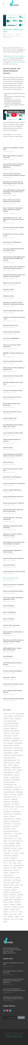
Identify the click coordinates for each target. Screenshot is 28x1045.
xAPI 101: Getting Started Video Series (13, 310)
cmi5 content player (18, 716)
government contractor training (11, 726)
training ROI (16, 745)
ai (19, 774)
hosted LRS (20, 794)
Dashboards (6, 885)
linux (13, 911)
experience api (7, 892)
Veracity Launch (7, 735)
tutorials (9, 37)
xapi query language (8, 887)
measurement (20, 860)
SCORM (5, 713)
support (18, 882)
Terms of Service (18, 1037)
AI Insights (6, 777)
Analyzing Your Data (8, 289)
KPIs (15, 784)
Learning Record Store (16, 767)
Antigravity (16, 765)
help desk (13, 882)
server (5, 916)
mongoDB (12, 909)
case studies (13, 867)
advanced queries (18, 899)
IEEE (12, 919)
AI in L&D (17, 772)
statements (6, 865)
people (5, 850)
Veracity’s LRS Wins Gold (9, 418)
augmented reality (8, 870)
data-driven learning (8, 745)
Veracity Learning (13, 64)
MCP (19, 760)
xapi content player (20, 713)
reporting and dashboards (9, 792)
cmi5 (10, 713)
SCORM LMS (18, 718)
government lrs (7, 828)
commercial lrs (15, 826)
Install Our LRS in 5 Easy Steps (11, 625)
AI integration (7, 767)
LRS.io (14, 770)
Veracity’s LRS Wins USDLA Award (12, 490)
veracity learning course (9, 818)
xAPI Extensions (17, 814)
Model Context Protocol (9, 762)
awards (19, 862)
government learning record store (11, 831)
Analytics (6, 914)
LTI (4, 809)
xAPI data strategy (18, 748)
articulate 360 (14, 799)
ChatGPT (10, 765)
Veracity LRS (17, 787)
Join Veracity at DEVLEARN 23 (11, 338)
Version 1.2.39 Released (9, 612)
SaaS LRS (6, 794)
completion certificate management (11, 730)
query (21, 885)
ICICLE (16, 919)
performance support (13, 836)
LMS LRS (13, 733)
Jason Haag (20, 34)
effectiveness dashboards (9, 782)
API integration (19, 792)
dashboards (11, 36)
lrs (8, 36)
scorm (11, 809)
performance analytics (8, 838)
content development (8, 875)
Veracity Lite (20, 907)
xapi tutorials (12, 897)
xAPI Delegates (16, 738)
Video (15, 914)
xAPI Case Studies (8, 447)
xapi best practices (16, 811)
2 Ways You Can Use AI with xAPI (12, 283)
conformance (6, 853)
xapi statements (7, 811)
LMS (12, 804)
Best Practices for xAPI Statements (12, 477)
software (17, 885)
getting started (7, 848)
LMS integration (15, 789)
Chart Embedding (7, 656)
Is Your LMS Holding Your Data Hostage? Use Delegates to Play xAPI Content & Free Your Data (14, 191)
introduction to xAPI (14, 821)
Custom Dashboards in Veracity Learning (14, 571)
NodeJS (17, 909)
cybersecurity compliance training (11, 723)
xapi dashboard (7, 779)
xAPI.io (17, 733)
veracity (5, 836)
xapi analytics (20, 770)
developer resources (8, 814)
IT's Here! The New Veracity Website (12, 671)
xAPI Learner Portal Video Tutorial (12, 411)
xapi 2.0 (9, 850)
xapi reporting (7, 889)
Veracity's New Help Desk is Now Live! (13, 496)
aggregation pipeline (8, 899)
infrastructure (7, 919)
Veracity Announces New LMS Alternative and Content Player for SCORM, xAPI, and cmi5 (14, 258)
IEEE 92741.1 (16, 850)
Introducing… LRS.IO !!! (9, 677)
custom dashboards (16, 779)
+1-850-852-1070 (11, 953)
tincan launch (12, 904)
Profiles (10, 914)
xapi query (6, 904)
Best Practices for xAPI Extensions (12, 242)
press (7, 809)
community (6, 858)
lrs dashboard (20, 894)
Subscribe (21, 1017)
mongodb (19, 897)
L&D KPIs (16, 752)
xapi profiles (16, 887)
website (21, 919)
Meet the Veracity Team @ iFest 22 (12, 397)
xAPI (13, 713)
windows (6, 911)
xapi (6, 36)
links (12, 853)
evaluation (20, 848)
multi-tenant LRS (7, 797)
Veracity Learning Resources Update (12, 361)
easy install (14, 907)
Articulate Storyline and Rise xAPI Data (13, 227)
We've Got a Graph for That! (10, 578)
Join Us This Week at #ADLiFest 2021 (13, 433)
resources (16, 853)
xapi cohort (6, 872)
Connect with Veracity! (9, 565)
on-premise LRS (18, 833)
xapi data (16, 774)
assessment (14, 848)
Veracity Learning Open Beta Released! (13, 698)
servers (22, 916)
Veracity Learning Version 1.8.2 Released (14, 483)
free (16, 911)
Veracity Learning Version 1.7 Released (13, 503)
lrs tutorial (6, 897)
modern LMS (6, 733)
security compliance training (10, 721)
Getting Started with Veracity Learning (13, 684)
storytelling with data (8, 784)
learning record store (8, 748)
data (9, 841)
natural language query (9, 772)
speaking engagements (19, 865)
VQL (5, 882)
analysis (5, 841)
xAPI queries (17, 902)
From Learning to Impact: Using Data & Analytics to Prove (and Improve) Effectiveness (13, 165)
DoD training (6, 728)
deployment (10, 916)
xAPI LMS (17, 804)
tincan (15, 809)
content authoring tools (9, 877)
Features (21, 911)
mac (10, 911)
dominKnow (6, 821)
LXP (21, 789)
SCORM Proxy (7, 740)
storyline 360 (7, 799)
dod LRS (13, 828)
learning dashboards (8, 752)
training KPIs (6, 755)
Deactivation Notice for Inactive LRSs (13, 376)
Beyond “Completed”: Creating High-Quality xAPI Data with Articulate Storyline (13, 209)
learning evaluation (8, 750)
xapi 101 (18, 845)
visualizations (13, 872)
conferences (6, 867)
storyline (14, 797)
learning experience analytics (10, 760)
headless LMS (14, 728)
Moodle (12, 885)
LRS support (15, 855)
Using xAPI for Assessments (10, 325)
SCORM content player (9, 806)
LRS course (12, 816)
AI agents (18, 762)
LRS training (18, 818)
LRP (18, 872)
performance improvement (17, 755)
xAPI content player (19, 806)
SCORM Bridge (14, 740)
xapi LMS (6, 718)
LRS (4, 743)
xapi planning (11, 843)
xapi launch (19, 904)
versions (5, 843)
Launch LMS (14, 735)
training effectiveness (18, 750)
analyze (19, 838)
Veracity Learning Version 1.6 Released (13, 558)
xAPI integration (7, 789)
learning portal (7, 804)
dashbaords (18, 843)
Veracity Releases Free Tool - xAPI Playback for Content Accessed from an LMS (13, 219)
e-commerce (16, 870)
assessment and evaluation (9, 860)
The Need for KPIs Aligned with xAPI (12, 390)
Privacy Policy (9, 1037)
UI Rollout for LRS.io (8, 296)
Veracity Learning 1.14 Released (11, 331)
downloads (6, 909)
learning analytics (17, 36)
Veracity (14, 862)
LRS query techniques (8, 902)
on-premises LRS (12, 794)
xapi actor (6, 894)
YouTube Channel (16, 62)
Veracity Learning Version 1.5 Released (13, 584)
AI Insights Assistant (14, 777)
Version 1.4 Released (8, 605)
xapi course (6, 816)
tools (10, 862)
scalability (17, 916)
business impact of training (9, 757)
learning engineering (8, 774)
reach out (13, 134)
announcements (13, 858)
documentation (7, 907)
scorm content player (8, 716)
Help (8, 882)
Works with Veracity (8, 462)
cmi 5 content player (16, 823)
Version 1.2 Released (8, 618)
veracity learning (7, 833)
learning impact (10, 743)
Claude (5, 765)
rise (18, 797)
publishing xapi (7, 801)
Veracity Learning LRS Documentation (13, 591)
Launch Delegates (8, 738)
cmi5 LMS (11, 718)
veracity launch (7, 823)
